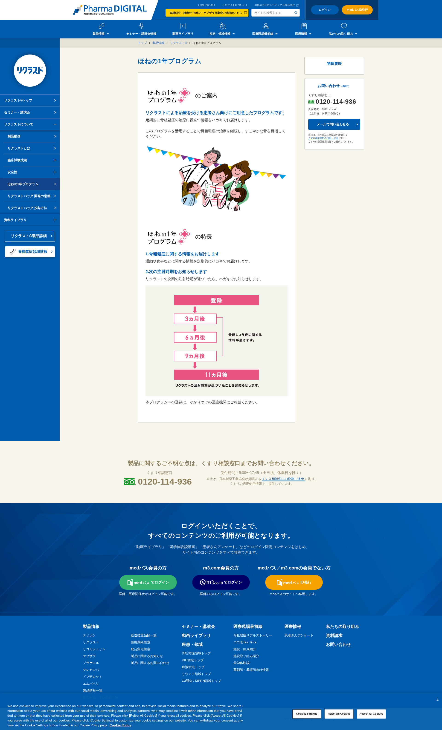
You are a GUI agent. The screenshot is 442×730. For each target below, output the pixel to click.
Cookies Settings (306, 713)
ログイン (325, 9)
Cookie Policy (120, 725)
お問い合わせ (205, 5)
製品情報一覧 (92, 690)
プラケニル (91, 663)
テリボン (89, 635)
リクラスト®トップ (18, 100)
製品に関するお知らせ (147, 656)
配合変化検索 (140, 649)
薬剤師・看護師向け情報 (251, 670)
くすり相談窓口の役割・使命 (323, 138)
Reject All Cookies (339, 713)
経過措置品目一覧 (144, 635)
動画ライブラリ (196, 635)
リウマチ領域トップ (196, 674)
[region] (221, 711)
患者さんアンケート (299, 635)
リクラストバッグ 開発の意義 (29, 196)
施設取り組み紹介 (246, 656)
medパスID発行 (357, 9)
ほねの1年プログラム (23, 184)
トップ (142, 43)
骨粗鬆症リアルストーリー (252, 635)
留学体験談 (241, 663)
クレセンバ (91, 670)
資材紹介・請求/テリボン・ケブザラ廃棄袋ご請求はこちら (206, 12)
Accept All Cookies (371, 713)
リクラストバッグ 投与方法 (27, 208)
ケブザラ (89, 656)
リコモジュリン (94, 649)
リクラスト (91, 642)
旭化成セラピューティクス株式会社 (274, 5)
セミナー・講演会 (17, 112)
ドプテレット (92, 676)
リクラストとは (19, 148)
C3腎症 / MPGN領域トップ (201, 681)
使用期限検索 (140, 642)
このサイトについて (233, 5)
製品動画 (14, 136)
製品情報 (158, 43)
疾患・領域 (192, 644)
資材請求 (334, 635)
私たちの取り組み (342, 626)
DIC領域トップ (193, 660)
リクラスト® (178, 43)
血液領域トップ (193, 667)
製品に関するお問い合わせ (150, 663)
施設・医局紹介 (244, 649)
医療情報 (293, 626)
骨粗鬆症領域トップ (196, 653)
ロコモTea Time (244, 642)
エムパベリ (91, 683)
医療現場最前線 (247, 626)
